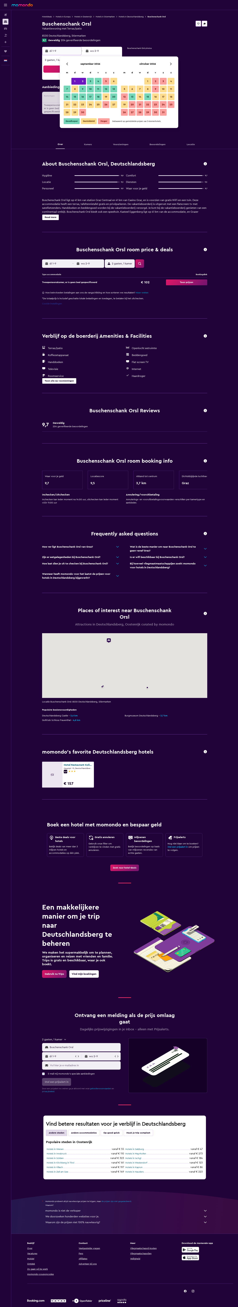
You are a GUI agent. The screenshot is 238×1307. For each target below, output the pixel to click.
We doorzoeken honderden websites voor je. (72, 1216)
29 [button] (74, 112)
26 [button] (105, 104)
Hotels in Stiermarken (105, 17)
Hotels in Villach (55, 1167)
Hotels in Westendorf (136, 1163)
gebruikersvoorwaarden (100, 1089)
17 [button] (90, 96)
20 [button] (113, 96)
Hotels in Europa (63, 17)
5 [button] (106, 81)
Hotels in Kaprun (133, 1167)
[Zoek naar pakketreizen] (5, 35)
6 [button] (113, 81)
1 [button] (74, 81)
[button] (5, 5)
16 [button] (82, 96)
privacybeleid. (48, 1091)
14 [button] (67, 96)
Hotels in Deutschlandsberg (131, 17)
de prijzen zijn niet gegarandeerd (116, 1201)
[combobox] (84, 1047)
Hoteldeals (47, 17)
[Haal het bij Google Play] (190, 1250)
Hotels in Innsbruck (57, 1154)
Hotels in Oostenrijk (83, 17)
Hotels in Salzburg (134, 1149)
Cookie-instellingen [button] (52, 304)
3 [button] (90, 81)
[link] (124, 868)
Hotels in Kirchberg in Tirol (60, 1163)
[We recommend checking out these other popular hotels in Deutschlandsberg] (205, 752)
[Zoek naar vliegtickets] (5, 15)
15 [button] (75, 96)
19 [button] (106, 96)
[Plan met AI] (5, 42)
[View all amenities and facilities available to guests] (205, 336)
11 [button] (98, 89)
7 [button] (67, 89)
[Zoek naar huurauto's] (5, 28)
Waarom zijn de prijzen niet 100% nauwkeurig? (72, 1222)
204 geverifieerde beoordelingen (80, 40)
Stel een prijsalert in (178, 847)
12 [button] (106, 89)
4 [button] (98, 81)
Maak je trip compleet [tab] (138, 1133)
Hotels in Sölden (55, 1158)
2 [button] (82, 81)
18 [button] (98, 96)
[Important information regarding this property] (205, 461)
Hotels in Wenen (55, 1149)
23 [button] (82, 104)
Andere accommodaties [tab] (84, 1133)
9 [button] (82, 89)
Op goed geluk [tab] (111, 1133)
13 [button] (114, 89)
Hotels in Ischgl (133, 1158)
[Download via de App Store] (190, 1257)
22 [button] (74, 104)
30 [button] (82, 112)
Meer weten (142, 293)
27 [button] (113, 104)
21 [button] (67, 104)
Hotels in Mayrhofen (135, 1154)
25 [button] (98, 104)
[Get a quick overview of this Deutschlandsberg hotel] (205, 164)
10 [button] (90, 89)
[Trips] (5, 51)
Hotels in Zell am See (57, 1172)
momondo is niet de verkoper (63, 1210)
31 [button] (163, 112)
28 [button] (67, 112)
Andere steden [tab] (56, 1133)
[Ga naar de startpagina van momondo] (22, 4)
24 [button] (90, 104)
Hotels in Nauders (134, 1172)
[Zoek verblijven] (5, 21)
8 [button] (75, 89)
